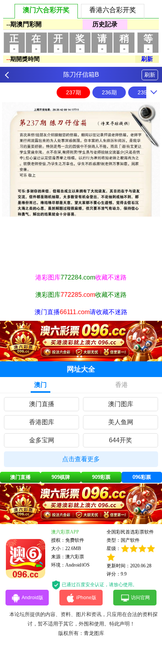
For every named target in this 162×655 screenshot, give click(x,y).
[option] (81, 159)
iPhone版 (86, 597)
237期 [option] (73, 92)
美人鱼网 (120, 422)
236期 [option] (109, 92)
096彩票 (142, 477)
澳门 (40, 384)
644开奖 (120, 440)
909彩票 (101, 477)
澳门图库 (120, 404)
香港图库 (41, 422)
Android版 (32, 597)
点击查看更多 (81, 459)
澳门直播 (41, 404)
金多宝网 (41, 440)
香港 (121, 384)
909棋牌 (61, 477)
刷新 (149, 75)
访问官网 (140, 597)
